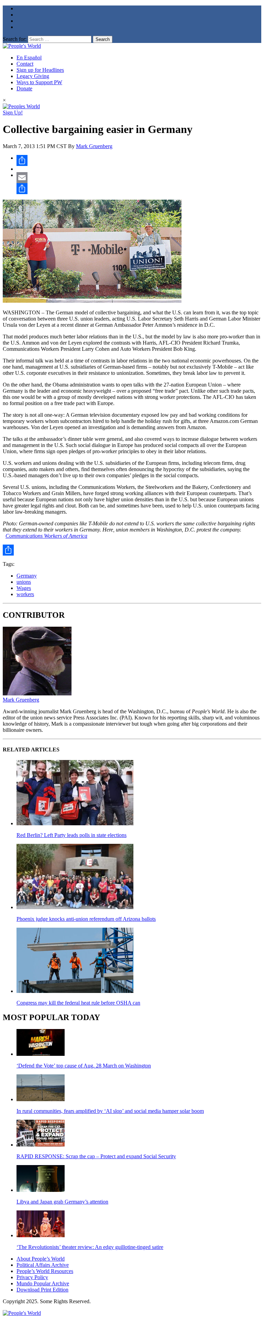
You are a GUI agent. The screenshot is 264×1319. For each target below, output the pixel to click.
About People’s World (40, 1259)
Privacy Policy (32, 1277)
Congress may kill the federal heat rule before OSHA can (78, 1003)
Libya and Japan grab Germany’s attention (62, 1202)
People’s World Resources (44, 1271)
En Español (29, 57)
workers (25, 594)
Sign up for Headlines (40, 70)
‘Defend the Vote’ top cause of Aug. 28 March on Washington (83, 1066)
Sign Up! (13, 112)
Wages (23, 588)
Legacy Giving (32, 76)
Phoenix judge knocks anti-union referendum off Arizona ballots (86, 919)
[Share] (138, 160)
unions (23, 582)
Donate (24, 88)
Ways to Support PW (39, 82)
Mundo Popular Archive (42, 1283)
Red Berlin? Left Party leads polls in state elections (71, 835)
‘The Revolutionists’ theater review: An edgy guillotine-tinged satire (89, 1247)
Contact (24, 64)
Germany (26, 576)
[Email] (138, 177)
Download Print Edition (42, 1290)
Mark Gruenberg (94, 146)
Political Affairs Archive (42, 1265)
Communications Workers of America (46, 536)
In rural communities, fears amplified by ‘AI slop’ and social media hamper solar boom (110, 1111)
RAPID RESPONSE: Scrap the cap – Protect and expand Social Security (96, 1156)
